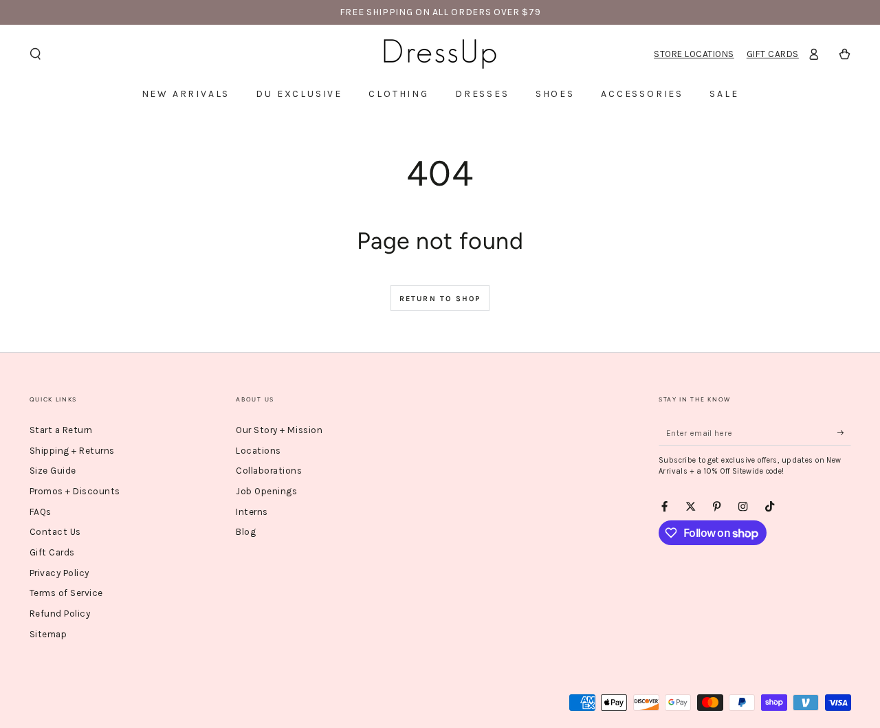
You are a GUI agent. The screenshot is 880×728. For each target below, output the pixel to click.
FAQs (41, 512)
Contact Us (55, 532)
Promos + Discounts (75, 491)
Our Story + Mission (279, 430)
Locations (258, 450)
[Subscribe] (844, 432)
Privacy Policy (59, 573)
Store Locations (694, 54)
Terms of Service (66, 593)
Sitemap (48, 634)
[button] (36, 54)
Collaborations (269, 470)
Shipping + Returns (72, 450)
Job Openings (266, 491)
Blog (246, 532)
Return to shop (440, 298)
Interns (252, 512)
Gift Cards (773, 54)
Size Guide (53, 470)
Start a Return (61, 430)
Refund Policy (60, 613)
